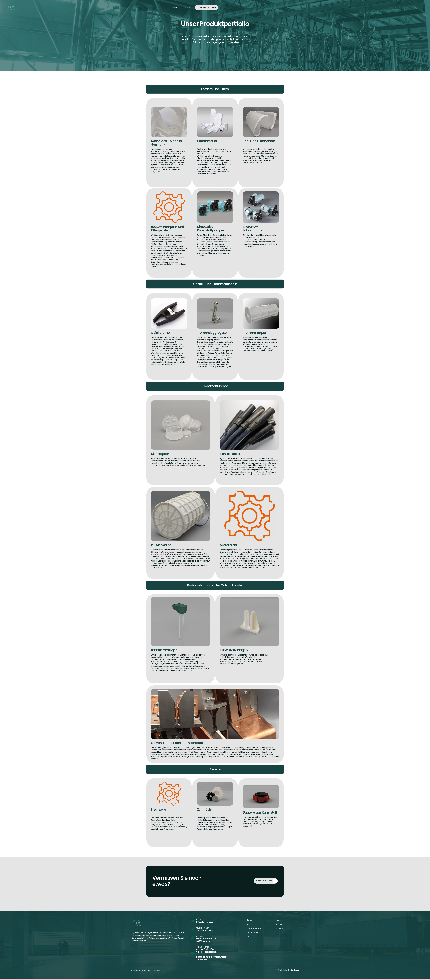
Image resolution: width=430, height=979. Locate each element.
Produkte (184, 7)
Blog (191, 7)
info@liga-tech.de (205, 922)
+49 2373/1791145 (204, 930)
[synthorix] (11, 7)
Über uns (174, 7)
